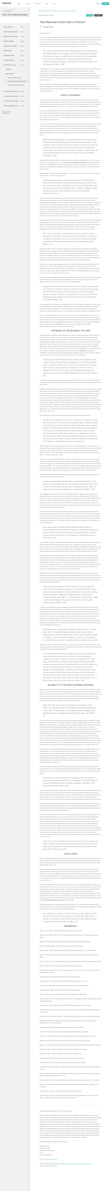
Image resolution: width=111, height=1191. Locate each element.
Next (100, 15)
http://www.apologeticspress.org (48, 1159)
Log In (98, 3)
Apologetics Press (48, 27)
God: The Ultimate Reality (43, 10)
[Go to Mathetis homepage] (6, 3)
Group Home (5, 113)
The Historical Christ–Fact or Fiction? (68, 10)
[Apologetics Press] (41, 27)
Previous (96, 15)
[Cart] (94, 3)
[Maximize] (91, 4)
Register (105, 3)
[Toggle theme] (88, 4)
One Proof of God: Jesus (55, 10)
